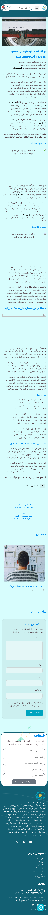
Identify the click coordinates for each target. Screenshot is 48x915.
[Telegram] (24, 842)
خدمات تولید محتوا (32, 486)
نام (41, 664)
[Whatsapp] (17, 842)
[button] (37, 8)
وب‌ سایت (39, 690)
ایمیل (40, 677)
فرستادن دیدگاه (34, 712)
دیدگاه (39, 637)
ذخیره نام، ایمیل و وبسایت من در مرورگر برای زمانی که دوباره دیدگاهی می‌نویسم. (23, 704)
